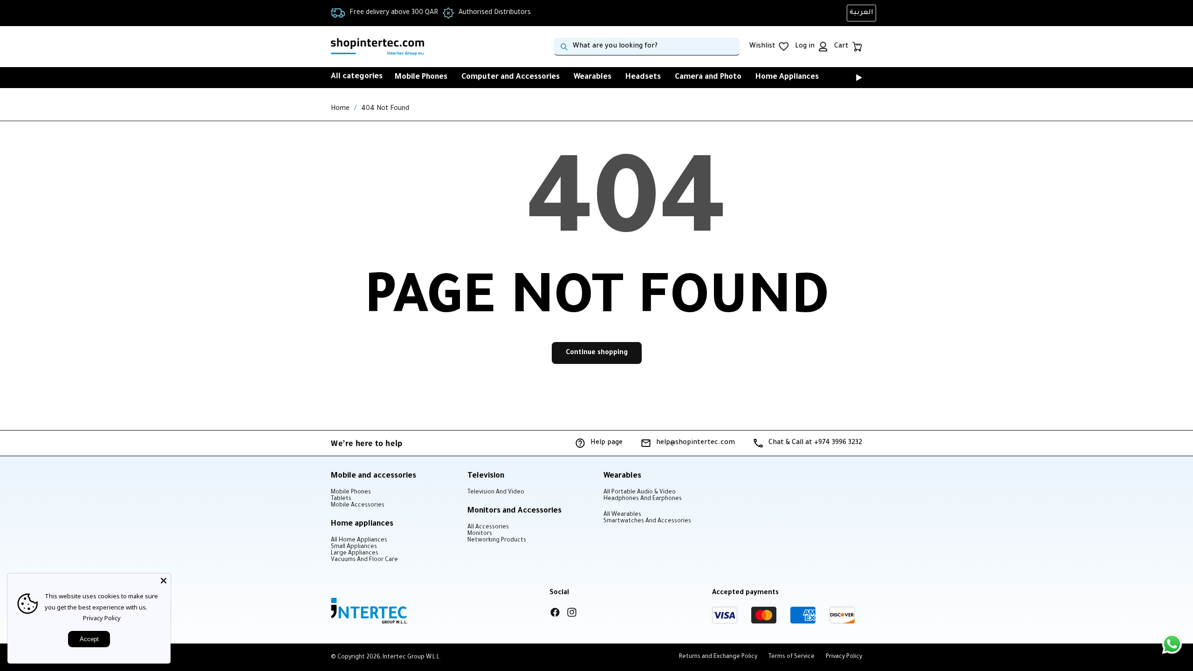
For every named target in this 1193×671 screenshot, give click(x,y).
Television (485, 476)
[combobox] (647, 46)
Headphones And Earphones (642, 499)
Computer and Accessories (510, 77)
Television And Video (495, 492)
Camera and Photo (708, 77)
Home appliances (362, 524)
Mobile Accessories (357, 505)
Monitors (479, 534)
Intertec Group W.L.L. (412, 657)
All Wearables (622, 515)
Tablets (341, 499)
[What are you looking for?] (564, 46)
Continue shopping (597, 353)
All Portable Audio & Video (639, 492)
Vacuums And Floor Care (364, 560)
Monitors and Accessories (514, 511)
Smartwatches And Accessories (647, 521)
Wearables (592, 77)
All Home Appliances (359, 540)
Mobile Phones (421, 77)
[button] (846, 77)
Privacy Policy (102, 618)
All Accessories (488, 527)
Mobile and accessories (373, 476)
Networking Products (496, 540)
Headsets (643, 77)
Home (340, 109)
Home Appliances (787, 77)
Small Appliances (354, 547)
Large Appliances (354, 553)
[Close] (163, 580)
